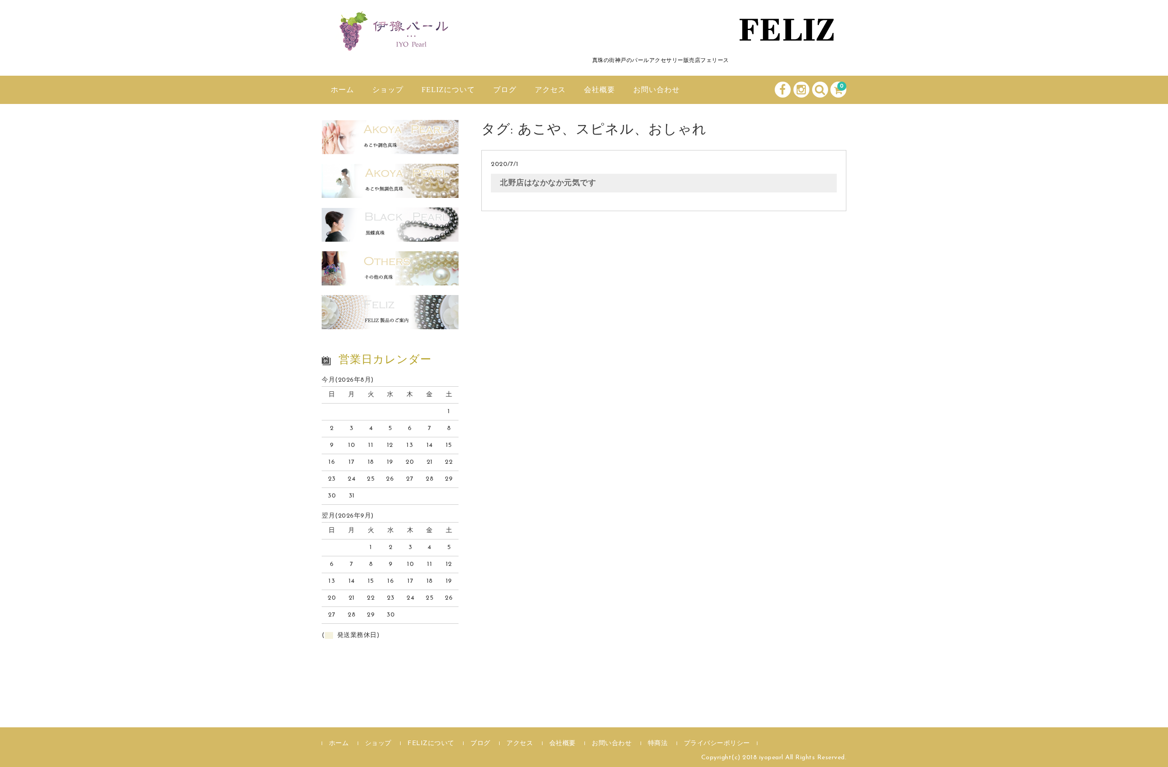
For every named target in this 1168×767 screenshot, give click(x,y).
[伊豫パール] (390, 42)
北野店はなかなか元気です (548, 183)
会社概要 (599, 89)
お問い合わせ (656, 89)
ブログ (504, 89)
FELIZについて (448, 89)
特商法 (658, 743)
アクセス (550, 89)
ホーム (342, 89)
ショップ (387, 89)
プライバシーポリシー (717, 743)
